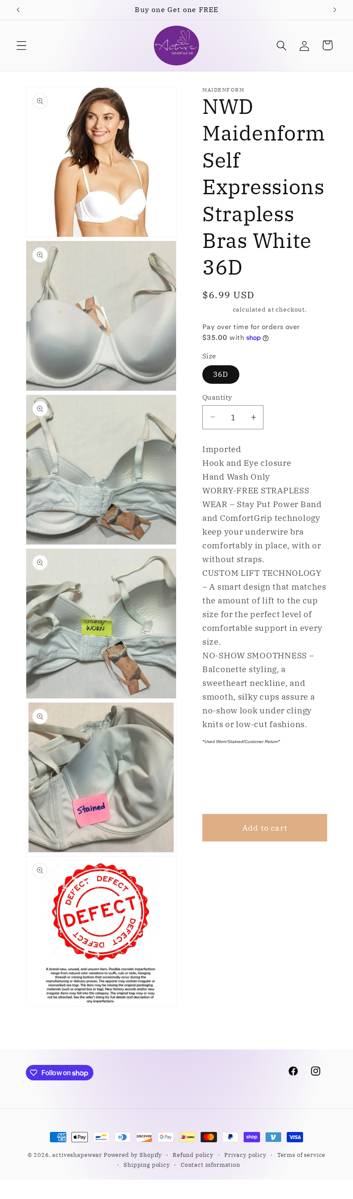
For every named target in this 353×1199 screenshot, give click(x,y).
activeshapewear (77, 1155)
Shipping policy (147, 1164)
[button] (21, 45)
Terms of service (301, 1155)
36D (221, 374)
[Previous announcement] (18, 9)
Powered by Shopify (133, 1155)
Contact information (210, 1164)
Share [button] (225, 789)
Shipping (216, 309)
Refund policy (193, 1155)
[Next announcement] (334, 9)
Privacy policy (245, 1155)
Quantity (217, 397)
